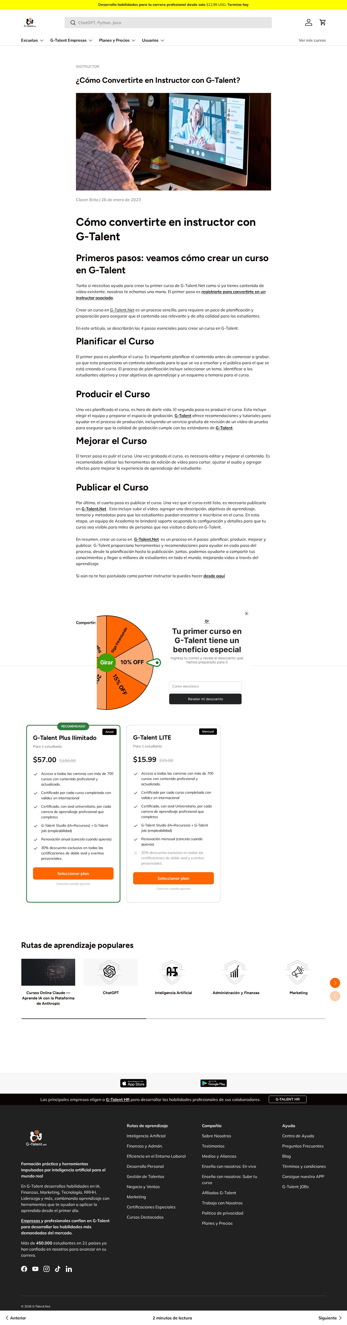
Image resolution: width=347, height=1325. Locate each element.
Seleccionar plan (73, 873)
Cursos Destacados (145, 1217)
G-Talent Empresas (68, 40)
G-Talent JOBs (295, 1186)
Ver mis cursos (312, 40)
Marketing (299, 993)
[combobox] (168, 22)
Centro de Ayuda (298, 1135)
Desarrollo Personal (145, 1166)
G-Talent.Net (122, 309)
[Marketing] (299, 972)
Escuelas (29, 40)
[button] (322, 22)
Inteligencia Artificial (173, 993)
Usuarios (150, 40)
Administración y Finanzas (236, 993)
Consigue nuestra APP (303, 1176)
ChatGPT (111, 993)
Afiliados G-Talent (219, 1192)
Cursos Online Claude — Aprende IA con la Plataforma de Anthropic (48, 998)
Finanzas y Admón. (145, 1145)
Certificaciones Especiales (151, 1206)
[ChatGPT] (111, 972)
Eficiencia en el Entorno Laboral (156, 1156)
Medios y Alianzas (219, 1156)
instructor (87, 66)
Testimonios (213, 1145)
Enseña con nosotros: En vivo (229, 1166)
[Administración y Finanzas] (236, 972)
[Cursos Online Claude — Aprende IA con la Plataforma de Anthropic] (48, 972)
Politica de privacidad (222, 1213)
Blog (286, 1156)
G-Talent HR (288, 1099)
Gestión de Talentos (145, 1176)
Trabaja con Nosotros (222, 1202)
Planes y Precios (114, 40)
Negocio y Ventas (143, 1186)
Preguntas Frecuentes (303, 1145)
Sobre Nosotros (216, 1135)
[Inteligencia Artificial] (173, 972)
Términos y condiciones (304, 1166)
